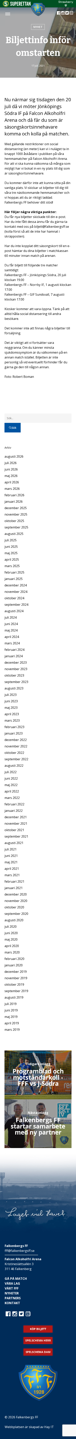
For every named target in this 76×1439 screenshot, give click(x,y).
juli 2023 (10, 695)
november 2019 (15, 978)
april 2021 (11, 868)
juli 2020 (10, 926)
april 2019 (11, 1023)
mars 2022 (12, 798)
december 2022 (15, 740)
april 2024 (11, 637)
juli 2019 (10, 1004)
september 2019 (16, 991)
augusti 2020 (13, 920)
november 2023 (15, 669)
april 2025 (11, 559)
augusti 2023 (13, 688)
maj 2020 (11, 939)
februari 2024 (14, 649)
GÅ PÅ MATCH (16, 1278)
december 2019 (15, 971)
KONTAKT (12, 1303)
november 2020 (15, 901)
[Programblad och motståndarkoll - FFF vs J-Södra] (37, 1074)
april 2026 (11, 482)
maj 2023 (11, 707)
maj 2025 (11, 553)
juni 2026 (11, 469)
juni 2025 (11, 546)
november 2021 (15, 823)
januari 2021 (13, 888)
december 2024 (15, 585)
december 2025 (15, 508)
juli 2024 (10, 617)
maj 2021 (11, 862)
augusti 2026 (13, 456)
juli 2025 (10, 540)
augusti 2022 (13, 765)
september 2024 (16, 604)
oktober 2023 (14, 675)
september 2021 (16, 836)
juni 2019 (11, 1010)
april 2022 (11, 791)
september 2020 (16, 914)
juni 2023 (11, 701)
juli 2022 (10, 772)
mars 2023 (12, 720)
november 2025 (15, 514)
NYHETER (12, 1293)
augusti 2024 (13, 611)
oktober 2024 (14, 598)
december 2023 (15, 662)
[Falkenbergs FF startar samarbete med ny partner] (37, 1123)
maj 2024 (11, 630)
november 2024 (15, 592)
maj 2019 (11, 1017)
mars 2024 (12, 643)
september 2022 (16, 759)
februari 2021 (14, 881)
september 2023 (16, 682)
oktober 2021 (14, 830)
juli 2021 (10, 849)
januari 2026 (13, 501)
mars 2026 (12, 488)
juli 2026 (10, 463)
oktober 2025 (14, 521)
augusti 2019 (13, 997)
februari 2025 (14, 572)
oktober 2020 (14, 907)
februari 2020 (14, 959)
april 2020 (11, 946)
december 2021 (15, 817)
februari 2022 (14, 804)
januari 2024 (13, 656)
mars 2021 (12, 875)
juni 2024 (11, 624)
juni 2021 (11, 856)
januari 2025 (13, 579)
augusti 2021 (13, 843)
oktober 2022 (14, 753)
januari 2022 (13, 810)
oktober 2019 (14, 984)
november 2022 (15, 746)
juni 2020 (11, 933)
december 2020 (15, 894)
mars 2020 (12, 952)
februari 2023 (14, 727)
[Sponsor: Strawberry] (65, 5)
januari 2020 (13, 965)
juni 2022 (11, 778)
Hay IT (49, 1427)
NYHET (37, 27)
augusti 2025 (13, 534)
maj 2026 (11, 476)
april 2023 (11, 714)
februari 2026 (14, 495)
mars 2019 (12, 1029)
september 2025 (16, 527)
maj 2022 (11, 785)
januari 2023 (13, 733)
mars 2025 (12, 566)
